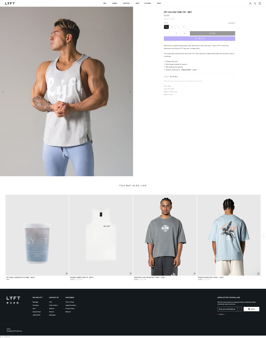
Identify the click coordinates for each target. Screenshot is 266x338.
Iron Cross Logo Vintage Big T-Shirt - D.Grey (149, 277)
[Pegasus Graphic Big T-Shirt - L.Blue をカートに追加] (258, 273)
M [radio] (172, 27)
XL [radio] (184, 27)
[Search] (255, 3)
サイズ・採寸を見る (171, 76)
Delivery (51, 308)
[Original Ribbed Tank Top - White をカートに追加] (130, 273)
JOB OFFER (36, 315)
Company (36, 305)
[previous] (2, 235)
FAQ (50, 302)
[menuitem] (105, 3)
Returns (51, 312)
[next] (263, 235)
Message (35, 302)
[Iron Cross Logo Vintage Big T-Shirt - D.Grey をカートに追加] (194, 273)
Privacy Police (69, 308)
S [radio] (166, 27)
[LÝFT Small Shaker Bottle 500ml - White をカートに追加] (66, 273)
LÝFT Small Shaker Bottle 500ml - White (20, 277)
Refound (68, 312)
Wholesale (52, 315)
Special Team (37, 312)
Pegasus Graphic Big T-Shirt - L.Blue (210, 277)
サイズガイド (231, 23)
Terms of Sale (69, 302)
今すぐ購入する (199, 38)
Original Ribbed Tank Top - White (81, 277)
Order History (53, 305)
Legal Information (70, 305)
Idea (34, 308)
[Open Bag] (260, 3)
